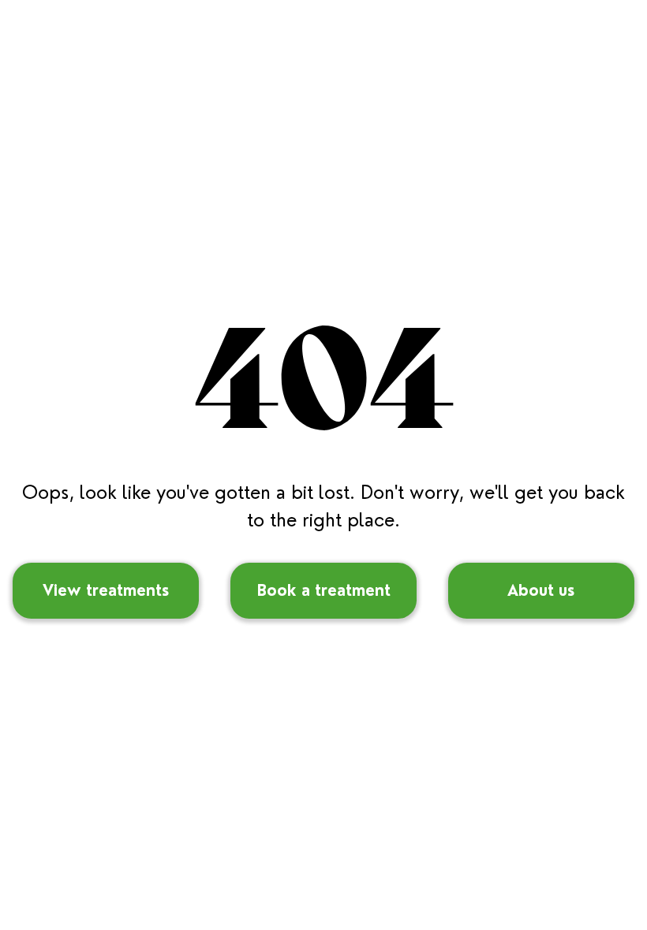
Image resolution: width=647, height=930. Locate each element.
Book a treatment (324, 591)
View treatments (106, 591)
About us (540, 591)
